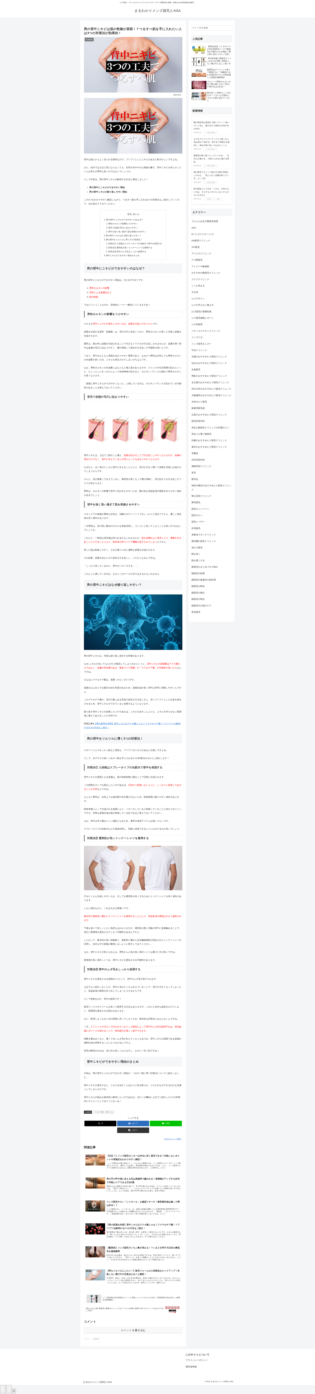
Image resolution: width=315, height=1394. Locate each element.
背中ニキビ (109, 1112)
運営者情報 (191, 1366)
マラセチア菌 (98, 1112)
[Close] (14, 1391)
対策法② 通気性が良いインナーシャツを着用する (130, 247)
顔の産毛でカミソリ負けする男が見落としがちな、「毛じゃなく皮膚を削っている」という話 (211, 175)
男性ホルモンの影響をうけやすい (123, 223)
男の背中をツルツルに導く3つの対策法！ (124, 239)
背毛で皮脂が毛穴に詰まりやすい (123, 228)
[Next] (9, 1389)
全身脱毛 (88, 1112)
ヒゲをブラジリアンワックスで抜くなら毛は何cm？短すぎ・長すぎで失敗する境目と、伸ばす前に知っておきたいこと (212, 142)
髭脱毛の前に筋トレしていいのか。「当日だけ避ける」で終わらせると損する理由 (211, 158)
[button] (133, 1130)
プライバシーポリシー (197, 1360)
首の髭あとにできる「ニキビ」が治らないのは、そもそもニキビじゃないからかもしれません (211, 192)
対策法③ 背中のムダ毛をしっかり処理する (127, 251)
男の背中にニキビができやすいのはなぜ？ (124, 220)
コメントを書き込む (133, 1330)
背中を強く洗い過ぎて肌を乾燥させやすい (127, 231)
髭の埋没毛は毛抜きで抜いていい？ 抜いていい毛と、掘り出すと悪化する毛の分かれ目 (211, 125)
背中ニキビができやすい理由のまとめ (122, 255)
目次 (129, 214)
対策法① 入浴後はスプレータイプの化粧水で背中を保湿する (135, 243)
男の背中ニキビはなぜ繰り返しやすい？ (123, 235)
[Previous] (3, 1389)
